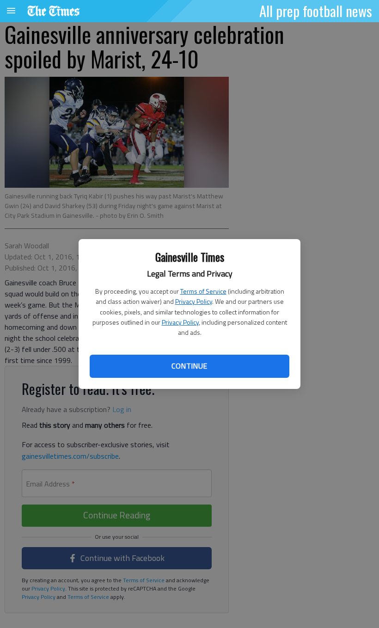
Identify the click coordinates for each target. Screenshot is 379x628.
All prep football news (315, 10)
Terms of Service (203, 291)
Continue (189, 365)
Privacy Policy (193, 301)
